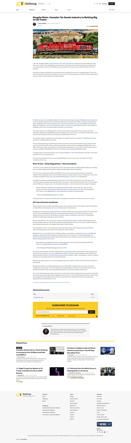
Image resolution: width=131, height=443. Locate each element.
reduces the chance (80, 260)
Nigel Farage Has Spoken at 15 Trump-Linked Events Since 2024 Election (29, 370)
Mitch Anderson (21, 357)
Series (44, 401)
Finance (72, 417)
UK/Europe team (71, 315)
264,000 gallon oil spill (67, 169)
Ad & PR (72, 401)
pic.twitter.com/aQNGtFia (59, 244)
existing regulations (53, 180)
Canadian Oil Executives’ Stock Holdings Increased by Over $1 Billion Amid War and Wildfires (32, 352)
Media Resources (101, 405)
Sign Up (91, 312)
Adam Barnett (21, 375)
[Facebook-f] (94, 3)
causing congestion (65, 152)
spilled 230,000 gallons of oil (64, 176)
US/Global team (60, 315)
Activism (72, 412)
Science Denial (74, 398)
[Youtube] (104, 432)
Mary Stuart (71, 355)
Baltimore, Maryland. (78, 215)
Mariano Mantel (59, 282)
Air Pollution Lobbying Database (51, 414)
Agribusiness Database (48, 410)
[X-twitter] (97, 3)
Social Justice (73, 403)
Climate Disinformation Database (51, 408)
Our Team (99, 398)
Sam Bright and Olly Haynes (74, 372)
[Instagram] (106, 432)
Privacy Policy (100, 414)
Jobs (98, 412)
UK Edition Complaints (103, 419)
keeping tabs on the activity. (46, 238)
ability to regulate (73, 266)
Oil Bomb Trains (94, 26)
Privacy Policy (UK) (102, 417)
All (52, 315)
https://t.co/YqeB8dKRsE (43, 244)
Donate (112, 3)
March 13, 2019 (59, 195)
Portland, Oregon (64, 215)
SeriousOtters (24, 439)
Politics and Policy (75, 408)
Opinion (72, 419)
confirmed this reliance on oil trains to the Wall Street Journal (69, 125)
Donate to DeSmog (102, 410)
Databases (45, 398)
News (43, 396)
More (69, 9)
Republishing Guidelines (103, 403)
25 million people (46, 277)
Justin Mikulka (42, 23)
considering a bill (69, 251)
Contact (99, 401)
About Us (99, 396)
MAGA (21, 381)
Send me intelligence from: (43, 315)
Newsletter (100, 430)
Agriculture (73, 405)
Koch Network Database (48, 412)
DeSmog (31, 3)
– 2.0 (66, 282)
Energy (72, 396)
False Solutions (74, 410)
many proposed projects (53, 211)
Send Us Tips (100, 408)
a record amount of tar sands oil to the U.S (61, 63)
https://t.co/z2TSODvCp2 (58, 191)
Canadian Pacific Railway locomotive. (45, 282)
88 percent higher (71, 220)
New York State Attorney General (55, 255)
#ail (48, 191)
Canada (72, 414)
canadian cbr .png (38, 297)
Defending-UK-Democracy (77, 377)
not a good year (47, 184)
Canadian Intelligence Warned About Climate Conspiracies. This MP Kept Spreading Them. (81, 350)
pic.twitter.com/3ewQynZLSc (75, 191)
